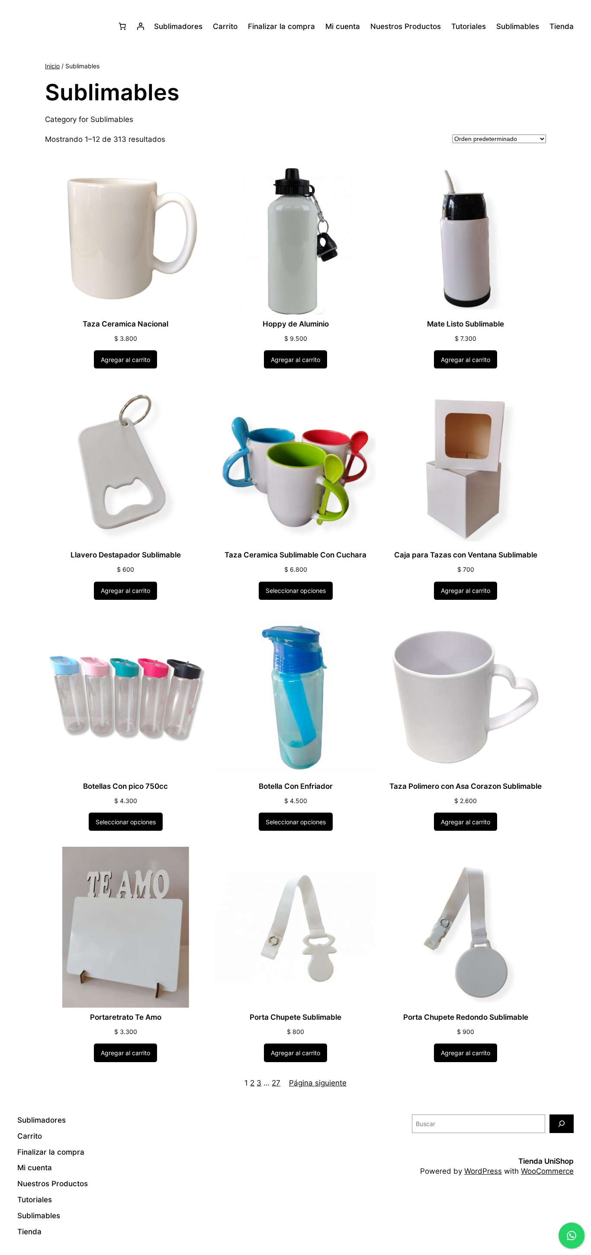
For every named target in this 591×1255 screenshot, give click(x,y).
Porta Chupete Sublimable (295, 1017)
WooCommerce (547, 1171)
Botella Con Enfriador (296, 786)
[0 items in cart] (122, 26)
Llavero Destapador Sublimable (126, 555)
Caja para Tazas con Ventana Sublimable (465, 555)
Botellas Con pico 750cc (125, 786)
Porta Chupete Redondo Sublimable (465, 1017)
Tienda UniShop (546, 1161)
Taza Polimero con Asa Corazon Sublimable (465, 786)
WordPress (483, 1171)
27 (276, 1083)
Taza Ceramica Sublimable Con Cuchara (295, 555)
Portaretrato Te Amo (125, 1017)
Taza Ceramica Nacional (125, 324)
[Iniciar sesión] (141, 26)
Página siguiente (318, 1083)
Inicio (52, 66)
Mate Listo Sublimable (465, 324)
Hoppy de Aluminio (296, 324)
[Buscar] (561, 1123)
